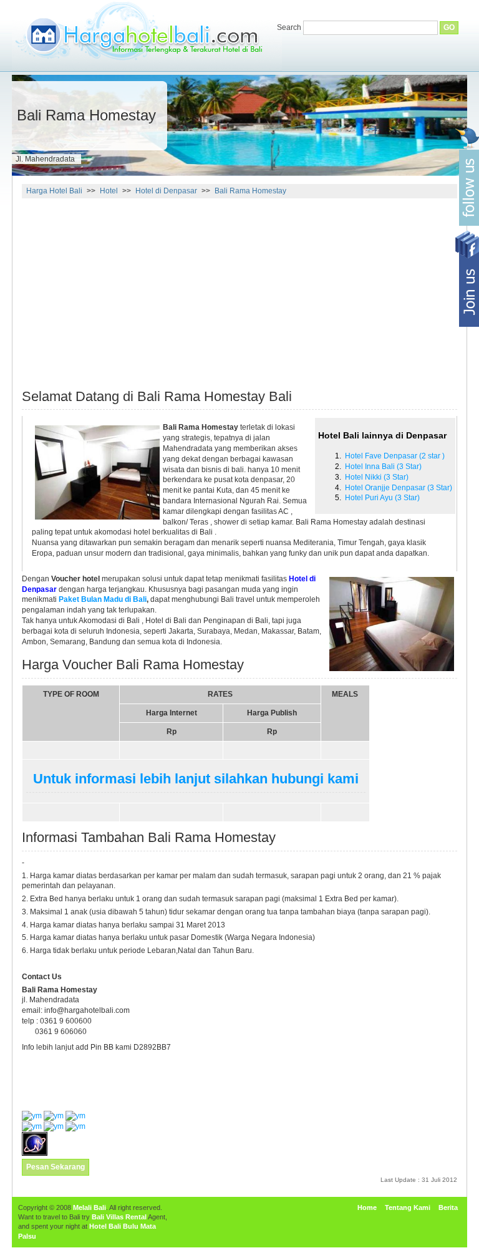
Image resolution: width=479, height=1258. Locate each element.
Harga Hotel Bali (54, 190)
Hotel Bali (105, 1226)
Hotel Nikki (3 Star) (377, 477)
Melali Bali (89, 1207)
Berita (448, 1207)
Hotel (109, 190)
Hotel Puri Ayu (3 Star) (382, 497)
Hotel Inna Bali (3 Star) (383, 466)
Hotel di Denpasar (166, 190)
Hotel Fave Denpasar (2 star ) (395, 456)
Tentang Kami (407, 1207)
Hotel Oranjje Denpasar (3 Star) (398, 487)
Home (367, 1207)
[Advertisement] (126, 288)
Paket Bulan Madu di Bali (103, 599)
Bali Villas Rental (119, 1217)
